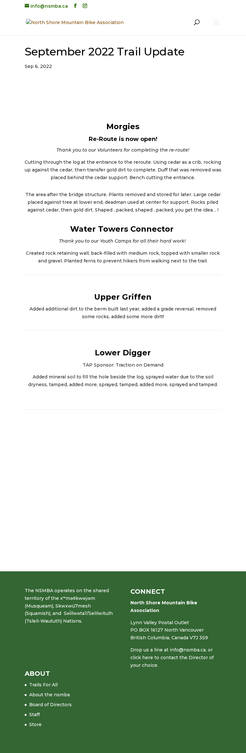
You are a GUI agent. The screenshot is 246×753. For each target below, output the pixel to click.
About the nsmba (49, 695)
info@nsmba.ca (188, 650)
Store (35, 724)
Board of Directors (50, 704)
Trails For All (43, 685)
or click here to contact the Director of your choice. (172, 657)
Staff (34, 714)
